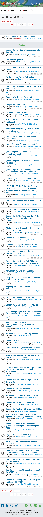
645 (32, 73)
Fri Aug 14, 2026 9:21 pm (32, 156)
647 (38, 73)
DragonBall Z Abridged (15, 105)
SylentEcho (18, 445)
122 (41, 257)
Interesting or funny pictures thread (21, 178)
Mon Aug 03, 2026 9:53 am (30, 232)
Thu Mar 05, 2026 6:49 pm (32, 445)
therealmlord (19, 222)
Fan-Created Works (12, 17)
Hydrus (17, 246)
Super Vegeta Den (13, 340)
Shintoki (17, 165)
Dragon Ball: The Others (16, 238)
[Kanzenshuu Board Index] (11, 3)
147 (38, 234)
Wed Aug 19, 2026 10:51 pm (32, 133)
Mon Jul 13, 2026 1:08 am (31, 255)
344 (35, 101)
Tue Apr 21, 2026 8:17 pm (33, 419)
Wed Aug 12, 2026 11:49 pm (31, 174)
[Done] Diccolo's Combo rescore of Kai (22, 144)
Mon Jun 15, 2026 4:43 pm (30, 329)
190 (38, 83)
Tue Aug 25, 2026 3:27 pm (32, 99)
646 (35, 73)
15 (36, 56)
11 (36, 148)
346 (41, 101)
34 (34, 486)
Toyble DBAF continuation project (20, 435)
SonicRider (18, 99)
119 (32, 257)
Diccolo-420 (19, 146)
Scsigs (17, 107)
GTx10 (17, 273)
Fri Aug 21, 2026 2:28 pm (31, 114)
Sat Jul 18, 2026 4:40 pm (29, 246)
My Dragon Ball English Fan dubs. (20, 271)
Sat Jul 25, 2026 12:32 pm (28, 240)
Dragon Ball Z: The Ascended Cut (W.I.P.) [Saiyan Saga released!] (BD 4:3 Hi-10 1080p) (22, 218)
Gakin (17, 397)
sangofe (18, 124)
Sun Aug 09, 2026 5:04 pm (27, 195)
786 (32, 64)
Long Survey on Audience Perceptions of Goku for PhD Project (23, 279)
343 (32, 101)
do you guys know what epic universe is (22, 209)
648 (41, 73)
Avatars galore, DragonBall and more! (21, 77)
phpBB (14, 512)
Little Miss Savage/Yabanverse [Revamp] (23, 348)
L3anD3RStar (19, 359)
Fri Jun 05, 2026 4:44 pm (26, 335)
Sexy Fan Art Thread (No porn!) (19, 97)
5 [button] (25, 24)
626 (35, 109)
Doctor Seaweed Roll (22, 291)
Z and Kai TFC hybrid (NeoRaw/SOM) (21, 244)
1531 (37, 116)
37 (41, 486)
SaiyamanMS (19, 90)
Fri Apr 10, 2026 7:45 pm (29, 430)
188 (32, 83)
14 (34, 56)
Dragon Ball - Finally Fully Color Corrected (23, 297)
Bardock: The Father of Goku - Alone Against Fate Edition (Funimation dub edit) (23, 415)
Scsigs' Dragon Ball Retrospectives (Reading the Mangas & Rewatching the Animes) (22, 425)
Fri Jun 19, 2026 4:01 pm (33, 299)
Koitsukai (18, 180)
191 (41, 83)
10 (34, 148)
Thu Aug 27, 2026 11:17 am (31, 62)
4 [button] (22, 24)
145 (32, 234)
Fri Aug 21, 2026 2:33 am (30, 124)
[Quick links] (41, 10)
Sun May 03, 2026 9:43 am (30, 404)
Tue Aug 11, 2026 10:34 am (31, 180)
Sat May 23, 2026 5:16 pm (29, 384)
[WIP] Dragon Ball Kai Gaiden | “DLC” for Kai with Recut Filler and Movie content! (24, 171)
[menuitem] (32, 4)
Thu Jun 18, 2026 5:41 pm (30, 307)
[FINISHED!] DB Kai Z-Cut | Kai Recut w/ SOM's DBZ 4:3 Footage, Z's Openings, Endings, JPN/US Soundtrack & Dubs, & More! (22, 189)
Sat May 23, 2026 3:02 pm (30, 391)
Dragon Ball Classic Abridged (18, 389)
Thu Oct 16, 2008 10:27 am (32, 38)
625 (32, 109)
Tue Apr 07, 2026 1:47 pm (28, 437)
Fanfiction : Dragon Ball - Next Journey (22, 395)
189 (35, 83)
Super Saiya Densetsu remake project (21, 402)
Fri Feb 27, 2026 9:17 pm (34, 454)
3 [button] (20, 24)
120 (35, 257)
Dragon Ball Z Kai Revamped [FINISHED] (22, 305)
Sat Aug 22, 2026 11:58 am (29, 107)
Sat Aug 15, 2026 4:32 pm (32, 146)
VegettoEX (18, 38)
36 (38, 486)
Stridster (18, 307)
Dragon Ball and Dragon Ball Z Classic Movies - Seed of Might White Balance (22, 262)
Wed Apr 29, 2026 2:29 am (28, 411)
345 (38, 101)
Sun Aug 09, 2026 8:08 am (29, 204)
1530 (33, 116)
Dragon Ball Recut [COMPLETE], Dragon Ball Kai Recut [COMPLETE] (24, 481)
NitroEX (17, 141)
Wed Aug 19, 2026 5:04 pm (30, 141)
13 (41, 148)
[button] (11, 24)
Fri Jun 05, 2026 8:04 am (32, 342)
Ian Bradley (21, 510)
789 (41, 64)
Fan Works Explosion (14, 60)
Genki (17, 411)
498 (38, 182)
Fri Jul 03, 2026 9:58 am (31, 71)
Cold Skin (18, 62)
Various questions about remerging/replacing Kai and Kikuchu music (21, 324)
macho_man (19, 342)
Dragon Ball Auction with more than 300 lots (24, 409)
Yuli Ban (17, 350)
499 (41, 182)
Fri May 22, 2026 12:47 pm (28, 397)
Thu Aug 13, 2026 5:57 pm (30, 165)
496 (32, 182)
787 (35, 64)
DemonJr (18, 404)
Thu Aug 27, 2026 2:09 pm (27, 54)
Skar (16, 54)
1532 (41, 116)
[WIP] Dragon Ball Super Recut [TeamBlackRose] (18, 153)
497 (35, 182)
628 (41, 109)
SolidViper (18, 133)
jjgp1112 (18, 391)
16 (38, 56)
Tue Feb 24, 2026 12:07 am (29, 474)
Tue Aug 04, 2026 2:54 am (30, 211)
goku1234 (18, 114)
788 (38, 64)
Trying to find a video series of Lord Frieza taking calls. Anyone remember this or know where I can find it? (23, 369)
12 (38, 148)
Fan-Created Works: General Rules (20, 36)
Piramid (17, 204)
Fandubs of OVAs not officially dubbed (22, 333)
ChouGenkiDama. (20, 463)
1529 (30, 116)
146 (35, 234)
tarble (17, 437)
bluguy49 (18, 211)
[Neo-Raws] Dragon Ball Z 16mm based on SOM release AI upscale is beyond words (23, 313)
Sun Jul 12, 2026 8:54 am (33, 265)
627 (38, 109)
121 (38, 257)
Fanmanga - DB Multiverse (17, 112)
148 (41, 234)
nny (16, 335)
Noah (16, 240)
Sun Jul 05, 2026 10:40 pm (29, 282)
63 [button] (29, 24)
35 (36, 486)
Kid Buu (17, 232)
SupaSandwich (20, 454)
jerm (16, 195)
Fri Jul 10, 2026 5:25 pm (28, 273)
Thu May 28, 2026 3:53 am (30, 350)
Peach (17, 282)
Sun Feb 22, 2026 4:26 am (29, 484)
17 (41, 56)
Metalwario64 (19, 79)
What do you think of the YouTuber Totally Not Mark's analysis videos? (23, 356)
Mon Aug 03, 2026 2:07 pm (33, 222)
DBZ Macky (19, 71)
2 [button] (17, 24)
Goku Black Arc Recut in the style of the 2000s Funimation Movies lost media (22, 451)
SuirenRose (18, 156)
